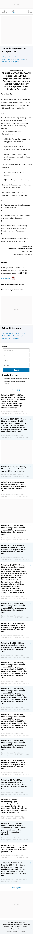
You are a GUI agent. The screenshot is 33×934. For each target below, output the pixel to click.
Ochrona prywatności (18, 922)
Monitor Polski (6, 59)
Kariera (6, 927)
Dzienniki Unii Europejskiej (10, 61)
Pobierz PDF (5, 279)
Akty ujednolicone (7, 57)
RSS (12, 927)
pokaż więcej (16, 887)
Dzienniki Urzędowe (19, 59)
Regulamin (26, 925)
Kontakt (17, 927)
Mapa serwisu (15, 929)
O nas (8, 922)
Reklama (24, 927)
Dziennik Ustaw (20, 57)
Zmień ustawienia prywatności (12, 925)
